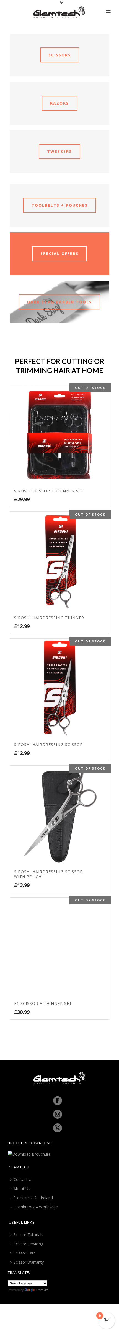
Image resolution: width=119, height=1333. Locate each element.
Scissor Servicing (28, 1243)
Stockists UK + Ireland (33, 1197)
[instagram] (57, 1114)
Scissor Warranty (29, 1262)
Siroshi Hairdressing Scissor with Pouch (48, 874)
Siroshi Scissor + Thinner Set (49, 490)
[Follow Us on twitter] (57, 1128)
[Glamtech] (59, 12)
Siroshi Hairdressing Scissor (48, 744)
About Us (22, 1188)
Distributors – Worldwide (36, 1206)
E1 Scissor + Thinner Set (43, 1003)
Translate (42, 1290)
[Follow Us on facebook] (57, 1101)
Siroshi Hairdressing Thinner (49, 617)
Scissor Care (25, 1253)
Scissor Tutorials (28, 1234)
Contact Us (23, 1179)
